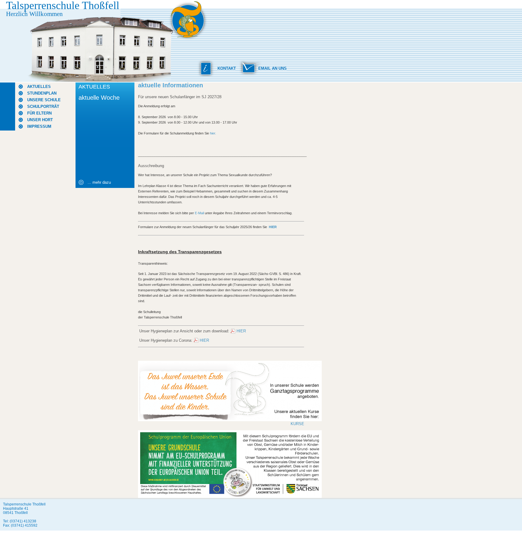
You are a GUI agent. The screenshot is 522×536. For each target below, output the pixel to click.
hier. (213, 133)
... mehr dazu (99, 182)
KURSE (297, 423)
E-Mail (199, 213)
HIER (241, 331)
